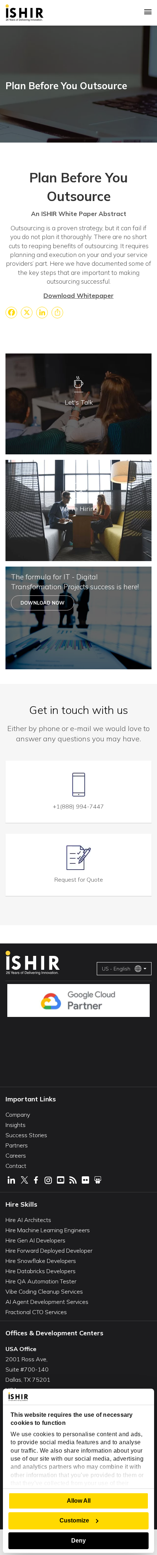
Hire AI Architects (28, 1219)
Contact (15, 1165)
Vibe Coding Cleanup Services (44, 1291)
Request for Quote (78, 879)
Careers (15, 1155)
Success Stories (26, 1135)
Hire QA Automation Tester (40, 1281)
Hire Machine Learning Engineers (47, 1230)
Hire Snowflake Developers (40, 1260)
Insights (15, 1124)
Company (17, 1114)
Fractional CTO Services (36, 1312)
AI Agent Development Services (46, 1301)
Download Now (42, 603)
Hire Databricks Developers (40, 1271)
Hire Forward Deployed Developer (48, 1250)
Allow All (79, 1501)
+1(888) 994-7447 (78, 806)
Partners (16, 1145)
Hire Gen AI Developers (35, 1240)
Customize (74, 1520)
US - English (116, 968)
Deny (78, 1540)
